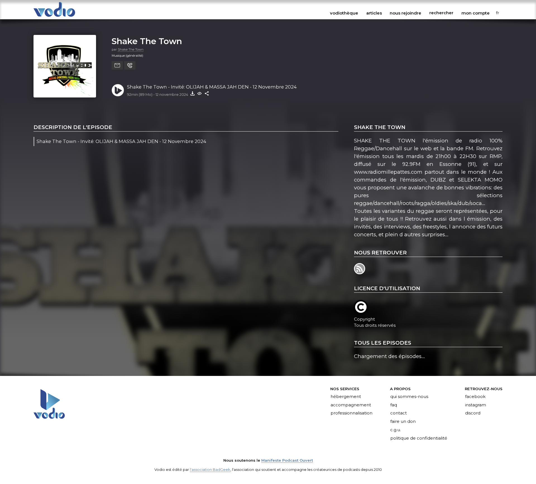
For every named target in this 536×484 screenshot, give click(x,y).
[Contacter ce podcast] (117, 65)
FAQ (393, 404)
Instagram (475, 404)
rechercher (441, 12)
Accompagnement (351, 404)
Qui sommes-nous (409, 396)
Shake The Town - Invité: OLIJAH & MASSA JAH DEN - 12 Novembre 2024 (212, 87)
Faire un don (403, 421)
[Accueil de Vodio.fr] (54, 17)
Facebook (475, 396)
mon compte (475, 12)
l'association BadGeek (210, 469)
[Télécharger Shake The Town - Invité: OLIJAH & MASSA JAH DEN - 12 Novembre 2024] (192, 93)
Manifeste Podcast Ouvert (287, 460)
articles (374, 12)
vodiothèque (344, 12)
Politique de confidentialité (418, 438)
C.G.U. (395, 430)
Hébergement (346, 396)
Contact (398, 413)
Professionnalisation (351, 413)
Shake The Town (147, 41)
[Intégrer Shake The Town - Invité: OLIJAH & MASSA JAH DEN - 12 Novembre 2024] (199, 93)
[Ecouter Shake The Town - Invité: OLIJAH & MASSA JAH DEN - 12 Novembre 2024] (118, 90)
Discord (472, 413)
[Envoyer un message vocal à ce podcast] (129, 65)
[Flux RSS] (360, 272)
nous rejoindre (405, 12)
